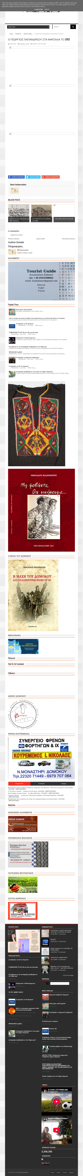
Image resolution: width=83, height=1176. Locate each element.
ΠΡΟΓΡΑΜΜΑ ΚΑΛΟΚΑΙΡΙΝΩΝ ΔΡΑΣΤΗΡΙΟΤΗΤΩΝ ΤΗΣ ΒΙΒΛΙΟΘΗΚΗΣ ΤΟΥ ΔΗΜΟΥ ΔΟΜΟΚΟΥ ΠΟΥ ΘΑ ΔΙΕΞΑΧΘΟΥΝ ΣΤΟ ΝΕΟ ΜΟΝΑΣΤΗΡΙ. (57, 1066)
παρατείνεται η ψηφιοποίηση (59, 957)
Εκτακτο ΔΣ (53, 1028)
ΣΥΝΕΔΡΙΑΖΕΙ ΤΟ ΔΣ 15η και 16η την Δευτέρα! (23, 967)
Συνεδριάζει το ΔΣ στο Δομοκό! (18, 959)
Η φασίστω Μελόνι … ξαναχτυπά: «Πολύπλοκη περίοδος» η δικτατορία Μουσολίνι (32, 795)
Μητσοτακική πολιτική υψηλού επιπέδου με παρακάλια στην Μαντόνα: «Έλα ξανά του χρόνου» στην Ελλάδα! (40, 787)
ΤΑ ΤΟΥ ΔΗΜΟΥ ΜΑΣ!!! (16, 992)
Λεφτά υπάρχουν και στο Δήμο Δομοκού (55, 1076)
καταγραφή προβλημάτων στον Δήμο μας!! (22, 1040)
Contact (65, 1172)
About (58, 1172)
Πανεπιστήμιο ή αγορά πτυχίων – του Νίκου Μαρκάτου (24, 793)
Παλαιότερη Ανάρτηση (68, 238)
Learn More (38, 9)
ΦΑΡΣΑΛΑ (34, 43)
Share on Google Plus (52, 177)
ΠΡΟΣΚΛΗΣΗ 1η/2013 (15, 1023)
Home (52, 1172)
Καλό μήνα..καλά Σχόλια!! (57, 1003)
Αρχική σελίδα (40, 238)
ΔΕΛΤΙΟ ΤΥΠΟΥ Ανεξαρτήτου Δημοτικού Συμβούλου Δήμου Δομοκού (55, 1056)
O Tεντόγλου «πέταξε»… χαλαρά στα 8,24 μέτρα (22, 791)
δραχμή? (53, 939)
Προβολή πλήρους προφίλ (24, 253)
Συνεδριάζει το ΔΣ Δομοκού (24, 999)
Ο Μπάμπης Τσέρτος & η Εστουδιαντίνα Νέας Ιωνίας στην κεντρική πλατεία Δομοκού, (56, 1038)
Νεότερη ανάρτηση (13, 238)
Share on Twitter (35, 177)
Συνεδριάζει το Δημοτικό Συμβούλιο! (60, 1012)
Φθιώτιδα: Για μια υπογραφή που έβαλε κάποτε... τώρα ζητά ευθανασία (62, 967)
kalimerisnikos (23, 250)
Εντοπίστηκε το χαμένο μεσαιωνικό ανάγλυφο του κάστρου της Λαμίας (61, 931)
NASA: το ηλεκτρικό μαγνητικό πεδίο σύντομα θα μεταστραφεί (27, 1009)
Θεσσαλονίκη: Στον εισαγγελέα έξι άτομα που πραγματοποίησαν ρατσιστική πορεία (32, 799)
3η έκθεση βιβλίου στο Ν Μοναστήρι (60, 1046)
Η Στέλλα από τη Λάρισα (50, 1021)
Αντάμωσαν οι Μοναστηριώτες (25, 983)
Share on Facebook (18, 177)
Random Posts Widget (68, 975)
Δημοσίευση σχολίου (17, 235)
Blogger (71, 1172)
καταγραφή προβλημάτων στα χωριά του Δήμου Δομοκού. (27, 1031)
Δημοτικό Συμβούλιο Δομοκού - (59, 995)
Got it (47, 9)
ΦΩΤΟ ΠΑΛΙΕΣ (42, 43)
